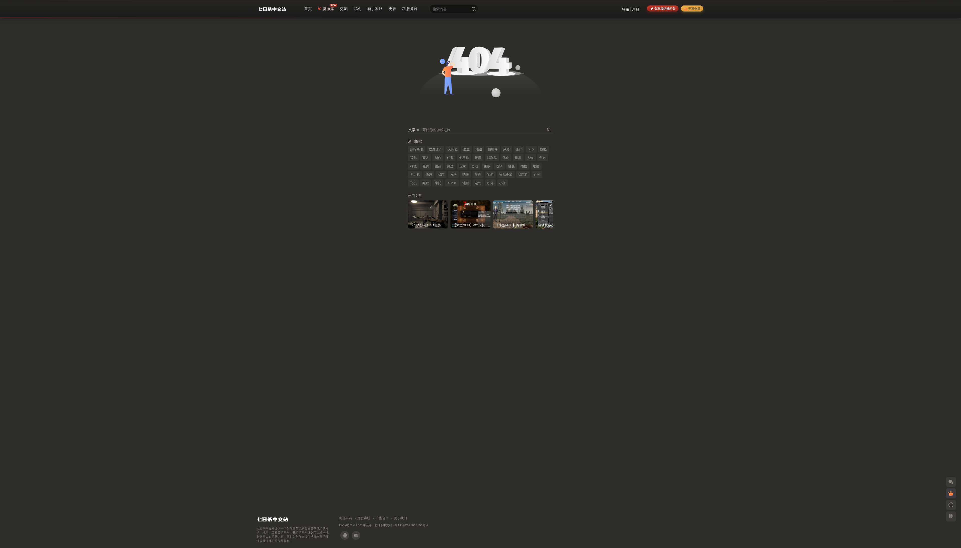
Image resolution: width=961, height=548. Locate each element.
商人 (425, 157)
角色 (542, 157)
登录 (625, 9)
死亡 (425, 183)
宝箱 (490, 174)
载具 (518, 157)
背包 (413, 157)
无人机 (415, 174)
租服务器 (409, 8)
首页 (308, 8)
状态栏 (523, 174)
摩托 (438, 183)
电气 (478, 183)
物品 (438, 166)
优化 (506, 157)
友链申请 (345, 517)
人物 (530, 157)
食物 (499, 166)
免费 (425, 166)
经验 (511, 166)
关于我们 (400, 517)
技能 (543, 149)
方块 (453, 174)
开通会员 (694, 8)
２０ (531, 149)
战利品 (492, 157)
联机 (357, 8)
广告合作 (382, 517)
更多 (487, 166)
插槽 (524, 166)
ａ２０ (452, 183)
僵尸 (519, 149)
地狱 (465, 183)
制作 (438, 157)
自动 (474, 166)
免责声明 (363, 517)
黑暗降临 (416, 149)
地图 (478, 149)
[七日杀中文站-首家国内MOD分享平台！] (272, 518)
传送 (450, 166)
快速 (429, 174)
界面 (478, 174)
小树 (502, 183)
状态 (441, 174)
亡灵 (537, 174)
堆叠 (536, 166)
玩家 (462, 166)
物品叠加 (505, 174)
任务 (450, 157)
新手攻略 (375, 8)
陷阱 (465, 174)
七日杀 (464, 157)
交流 (344, 8)
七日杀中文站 (383, 525)
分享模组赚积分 (664, 8)
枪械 (413, 166)
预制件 (493, 149)
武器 (506, 149)
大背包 (452, 149)
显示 (478, 157)
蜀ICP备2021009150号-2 (411, 525)
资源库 (328, 8)
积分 (490, 183)
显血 (466, 149)
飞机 (413, 183)
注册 (635, 9)
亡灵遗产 (435, 149)
